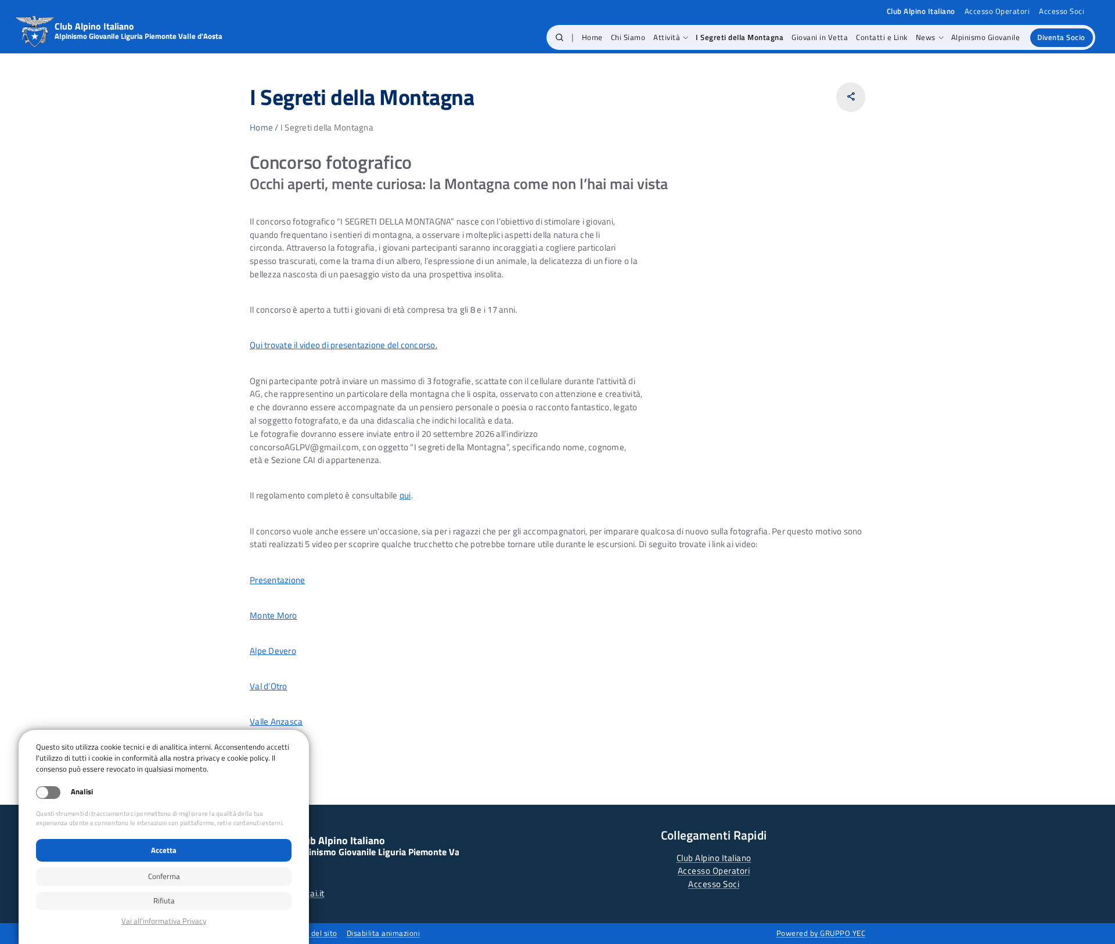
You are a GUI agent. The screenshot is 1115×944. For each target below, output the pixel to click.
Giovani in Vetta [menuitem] (820, 37)
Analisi (82, 791)
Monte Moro (273, 615)
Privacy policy (164, 921)
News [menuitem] (926, 37)
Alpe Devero (273, 650)
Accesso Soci (1061, 11)
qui (405, 495)
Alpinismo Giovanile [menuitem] (985, 37)
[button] (559, 37)
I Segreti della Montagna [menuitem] (739, 37)
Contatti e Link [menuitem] (882, 37)
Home (261, 127)
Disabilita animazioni (383, 933)
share (851, 97)
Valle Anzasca (276, 721)
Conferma (164, 876)
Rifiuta (164, 900)
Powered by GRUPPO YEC (821, 933)
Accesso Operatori (997, 11)
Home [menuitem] (592, 37)
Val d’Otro (268, 686)
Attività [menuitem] (666, 37)
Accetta (164, 850)
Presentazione (277, 580)
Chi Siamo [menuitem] (628, 37)
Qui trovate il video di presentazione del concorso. (343, 345)
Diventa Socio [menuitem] (1061, 37)
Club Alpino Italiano (714, 858)
